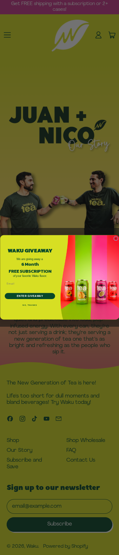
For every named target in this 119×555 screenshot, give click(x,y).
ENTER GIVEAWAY (30, 296)
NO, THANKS (30, 305)
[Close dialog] (116, 239)
